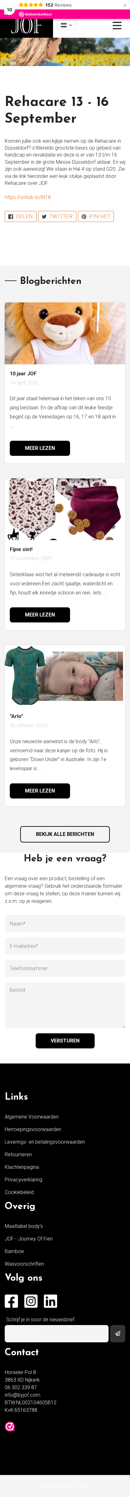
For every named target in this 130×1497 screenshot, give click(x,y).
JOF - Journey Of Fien (29, 1239)
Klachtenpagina (22, 1167)
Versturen (65, 1041)
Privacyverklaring (23, 1180)
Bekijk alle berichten (65, 834)
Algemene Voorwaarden (32, 1117)
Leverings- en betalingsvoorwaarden (45, 1142)
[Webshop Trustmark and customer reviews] (10, 1427)
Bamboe (14, 1251)
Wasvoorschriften (24, 1264)
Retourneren (18, 1154)
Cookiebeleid (19, 1192)
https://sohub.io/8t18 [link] (28, 197)
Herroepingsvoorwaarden (33, 1129)
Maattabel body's (24, 1226)
